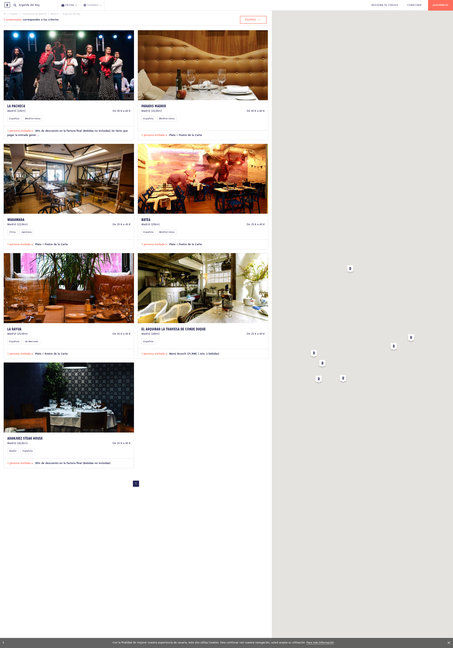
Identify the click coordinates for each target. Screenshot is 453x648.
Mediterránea (32, 118)
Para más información (320, 642)
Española (14, 118)
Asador (13, 451)
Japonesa (26, 232)
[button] (411, 338)
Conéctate (414, 5)
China (12, 232)
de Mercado (31, 341)
